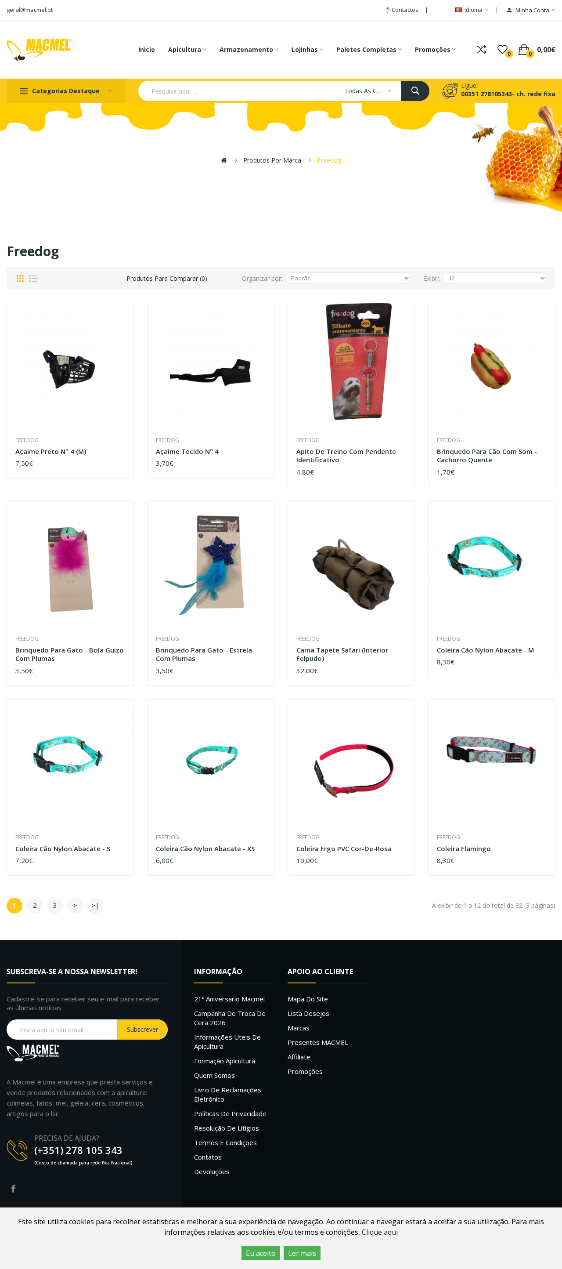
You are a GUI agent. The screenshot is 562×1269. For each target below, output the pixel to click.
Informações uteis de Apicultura (227, 1042)
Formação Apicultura (224, 1060)
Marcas (299, 1027)
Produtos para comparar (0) (166, 278)
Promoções (305, 1071)
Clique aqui (380, 1232)
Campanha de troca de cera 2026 (230, 1018)
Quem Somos (214, 1075)
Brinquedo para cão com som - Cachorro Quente (487, 455)
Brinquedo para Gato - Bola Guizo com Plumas (69, 654)
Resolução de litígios (226, 1128)
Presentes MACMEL (318, 1042)
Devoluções (212, 1171)
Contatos (208, 1157)
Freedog (329, 160)
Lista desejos (308, 1013)
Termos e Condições (225, 1142)
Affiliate (299, 1056)
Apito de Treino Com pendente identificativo (346, 455)
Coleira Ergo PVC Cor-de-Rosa (344, 849)
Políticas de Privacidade (230, 1113)
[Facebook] (13, 1188)
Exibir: (432, 278)
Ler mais (302, 1253)
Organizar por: (262, 278)
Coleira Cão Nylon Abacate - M (485, 650)
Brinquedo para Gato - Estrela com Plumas (204, 654)
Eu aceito (261, 1253)
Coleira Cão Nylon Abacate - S (62, 849)
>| (95, 905)
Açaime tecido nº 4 (187, 451)
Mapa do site (308, 998)
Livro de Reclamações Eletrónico (227, 1094)
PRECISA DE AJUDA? (66, 1138)
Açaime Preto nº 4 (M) (50, 451)
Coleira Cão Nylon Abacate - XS (205, 849)
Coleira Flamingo (464, 849)
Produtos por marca (272, 160)
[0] (502, 49)
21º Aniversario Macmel (229, 998)
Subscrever (142, 1029)
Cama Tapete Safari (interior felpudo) (342, 654)
